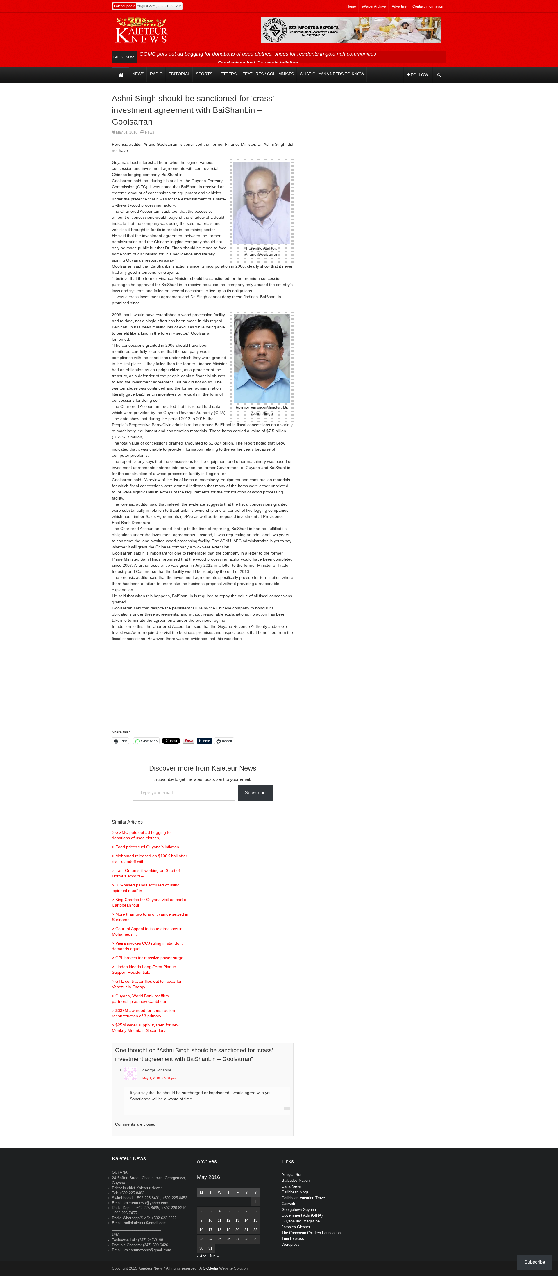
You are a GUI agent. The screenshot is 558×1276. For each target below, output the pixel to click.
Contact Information (427, 6)
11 (219, 1220)
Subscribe (255, 792)
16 (201, 1230)
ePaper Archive (374, 6)
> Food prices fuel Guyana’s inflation (145, 847)
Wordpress (291, 1244)
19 (228, 1230)
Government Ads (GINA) (302, 1215)
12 (228, 1220)
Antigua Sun (292, 1174)
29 (255, 1239)
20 (237, 1230)
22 (255, 1230)
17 (210, 1230)
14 (246, 1220)
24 (210, 1239)
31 (210, 1248)
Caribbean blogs (295, 1192)
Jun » (214, 1256)
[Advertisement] (203, 688)
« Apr (201, 1256)
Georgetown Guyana (299, 1209)
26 (228, 1239)
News (149, 132)
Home (351, 6)
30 (201, 1248)
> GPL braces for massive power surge (147, 957)
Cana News (291, 1186)
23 (201, 1239)
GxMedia (210, 1268)
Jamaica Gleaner (296, 1227)
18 (219, 1230)
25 (219, 1239)
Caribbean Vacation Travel (304, 1198)
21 (246, 1230)
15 (255, 1220)
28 (246, 1239)
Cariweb (288, 1204)
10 (210, 1220)
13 (237, 1220)
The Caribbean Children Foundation (311, 1233)
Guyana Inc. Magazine (301, 1221)
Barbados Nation (296, 1180)
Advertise (399, 6)
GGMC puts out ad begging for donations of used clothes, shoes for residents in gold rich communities (258, 54)
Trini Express (293, 1238)
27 (237, 1239)
